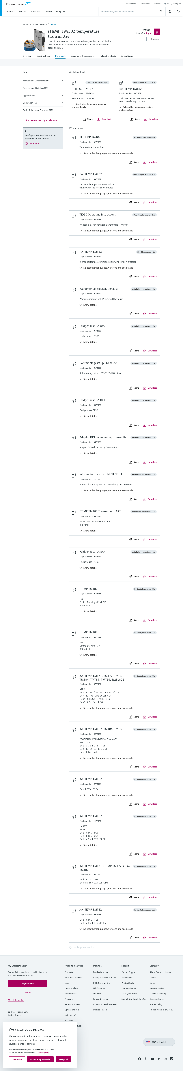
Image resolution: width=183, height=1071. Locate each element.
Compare (155, 38)
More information (16, 1000)
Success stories (157, 999)
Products (27, 24)
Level (67, 983)
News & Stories (157, 988)
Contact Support (129, 972)
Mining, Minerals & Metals (105, 1004)
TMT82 (54, 24)
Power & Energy (100, 999)
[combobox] (174, 3)
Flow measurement (73, 977)
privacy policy (43, 1052)
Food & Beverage (101, 972)
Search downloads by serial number (42, 120)
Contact (157, 3)
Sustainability (156, 1004)
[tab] (28, 56)
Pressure (69, 999)
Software (69, 1020)
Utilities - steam (100, 1009)
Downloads (145, 3)
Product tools (131, 3)
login (149, 33)
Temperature (41, 24)
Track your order (129, 993)
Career (153, 983)
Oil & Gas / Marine (101, 983)
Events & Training (158, 993)
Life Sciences (99, 988)
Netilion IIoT (70, 1015)
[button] (27, 983)
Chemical (97, 993)
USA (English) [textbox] (172, 3)
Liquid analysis (71, 988)
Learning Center (129, 988)
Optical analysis (72, 1009)
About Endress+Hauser (160, 972)
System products (72, 1004)
